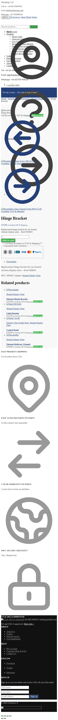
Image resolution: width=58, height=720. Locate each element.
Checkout (10, 139)
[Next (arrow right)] (5, 718)
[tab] (25, 261)
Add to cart (37, 115)
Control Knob (12, 330)
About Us (10, 631)
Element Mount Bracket (17, 299)
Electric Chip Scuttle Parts (17, 323)
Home (3, 99)
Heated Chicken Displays (19, 99)
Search (34, 27)
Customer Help (12, 85)
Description (11, 261)
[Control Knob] (13, 318)
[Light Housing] (13, 304)
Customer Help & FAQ (16, 651)
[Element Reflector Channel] (12, 335)
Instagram (10, 672)
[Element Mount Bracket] (12, 290)
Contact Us (11, 653)
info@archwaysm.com (14, 10)
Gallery (9, 634)
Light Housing (12, 313)
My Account (11, 32)
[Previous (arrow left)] (2, 718)
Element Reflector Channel (18, 344)
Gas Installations (13, 639)
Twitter (9, 668)
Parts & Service (13, 636)
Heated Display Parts (40, 99)
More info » (29, 624)
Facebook (10, 663)
